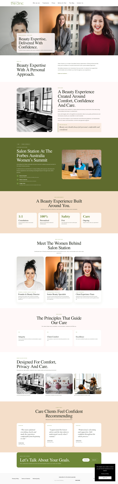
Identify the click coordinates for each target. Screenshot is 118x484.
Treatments (45, 3)
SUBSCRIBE (77, 480)
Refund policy (36, 478)
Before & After (62, 3)
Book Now (86, 459)
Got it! (105, 477)
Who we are (36, 3)
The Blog (71, 3)
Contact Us (80, 3)
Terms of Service (26, 478)
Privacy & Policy (105, 473)
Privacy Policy (15, 478)
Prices (53, 3)
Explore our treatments (63, 73)
